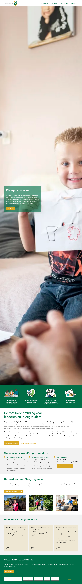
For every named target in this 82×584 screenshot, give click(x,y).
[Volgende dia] (75, 503)
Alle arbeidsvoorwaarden (65, 466)
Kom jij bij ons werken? (11, 443)
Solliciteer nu (10, 208)
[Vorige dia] (7, 503)
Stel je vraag (64, 3)
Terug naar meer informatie (28, 443)
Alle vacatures (9, 571)
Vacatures (74, 3)
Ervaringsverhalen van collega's (13, 491)
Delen (69, 579)
